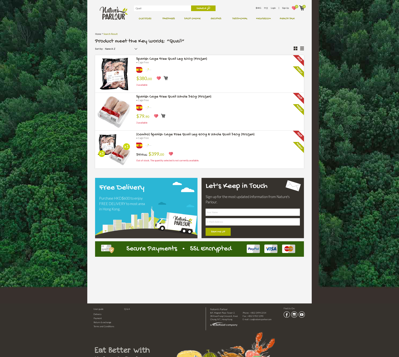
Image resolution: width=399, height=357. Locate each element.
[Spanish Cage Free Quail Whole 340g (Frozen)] (114, 127)
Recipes (216, 18)
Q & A (127, 309)
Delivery (97, 314)
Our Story (145, 18)
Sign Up (285, 8)
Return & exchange (102, 322)
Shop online (192, 18)
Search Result (110, 33)
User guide (98, 309)
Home (98, 33)
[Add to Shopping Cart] (166, 78)
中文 (266, 8)
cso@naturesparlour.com (261, 319)
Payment (98, 318)
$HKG (258, 8)
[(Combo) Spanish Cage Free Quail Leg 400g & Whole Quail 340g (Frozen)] (114, 165)
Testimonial (239, 18)
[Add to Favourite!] (159, 78)
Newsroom (263, 18)
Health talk (287, 18)
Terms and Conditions (104, 326)
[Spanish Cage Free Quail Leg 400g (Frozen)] (114, 90)
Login (273, 8)
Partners (168, 18)
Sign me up (218, 231)
